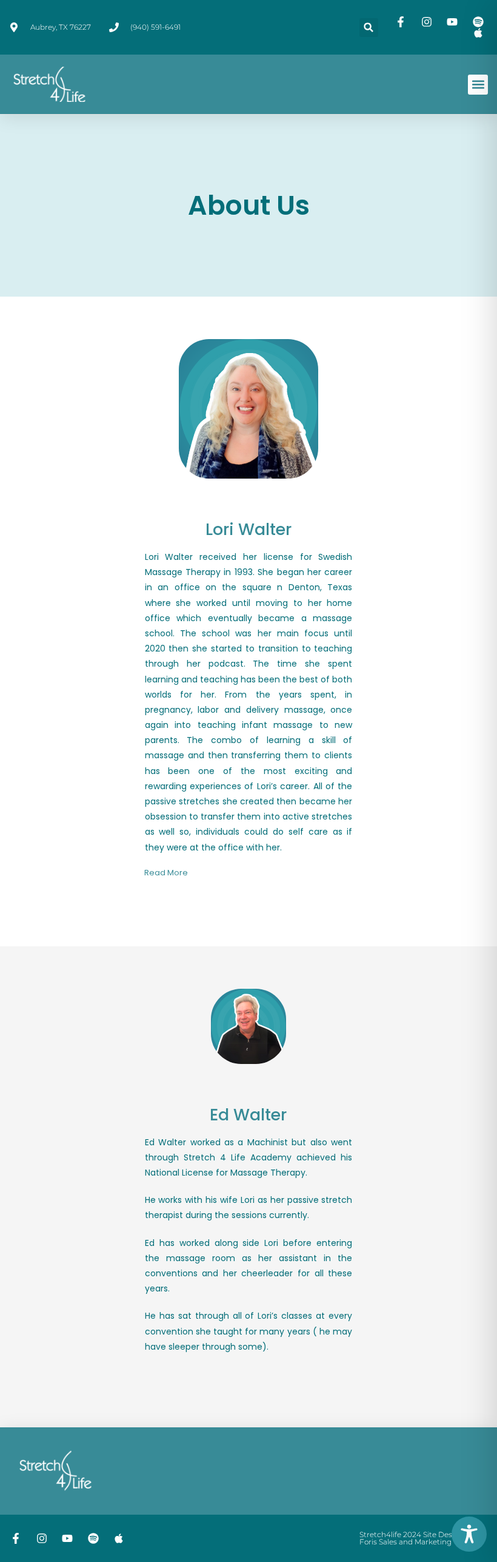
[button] (368, 27)
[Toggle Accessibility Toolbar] (469, 1534)
